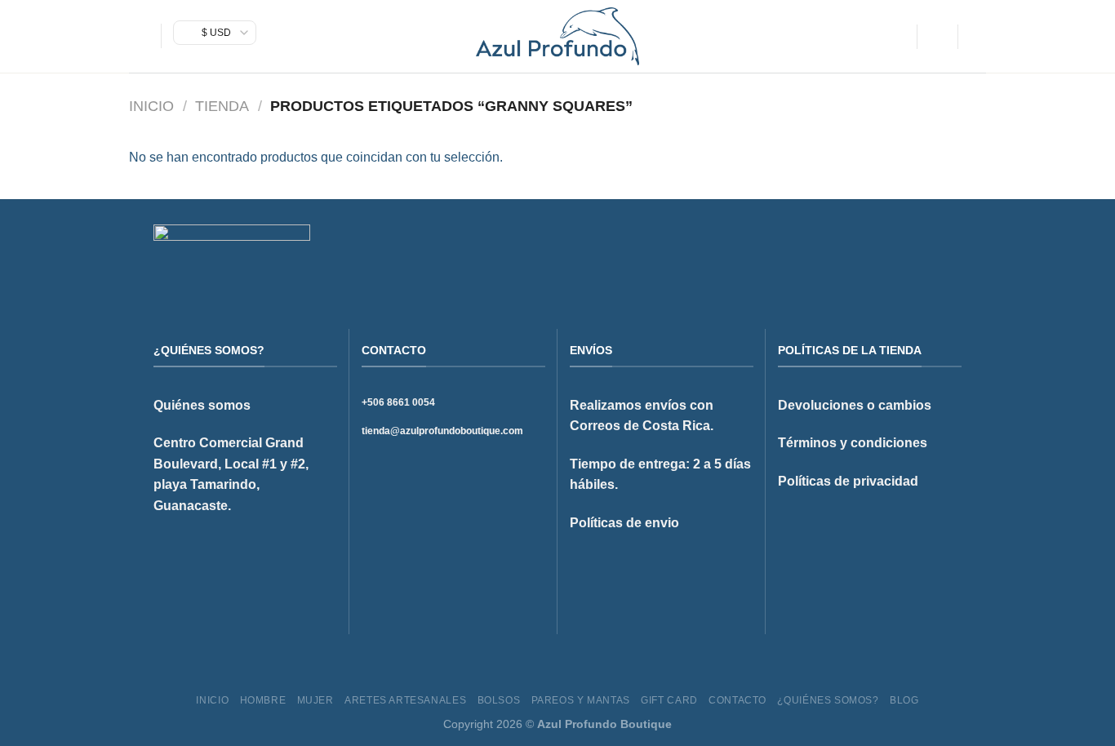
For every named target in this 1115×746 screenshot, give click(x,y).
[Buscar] (897, 36)
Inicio (151, 105)
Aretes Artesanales (405, 700)
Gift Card (669, 700)
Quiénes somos (202, 405)
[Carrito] (978, 37)
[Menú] (139, 36)
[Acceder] (937, 37)
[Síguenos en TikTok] (931, 252)
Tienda (222, 105)
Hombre (263, 700)
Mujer (315, 700)
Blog (904, 700)
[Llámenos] (951, 252)
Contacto (737, 700)
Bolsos (499, 700)
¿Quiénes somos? (827, 700)
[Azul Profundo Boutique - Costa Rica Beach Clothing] (557, 36)
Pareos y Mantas (580, 700)
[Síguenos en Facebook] (891, 252)
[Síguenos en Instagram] (911, 252)
